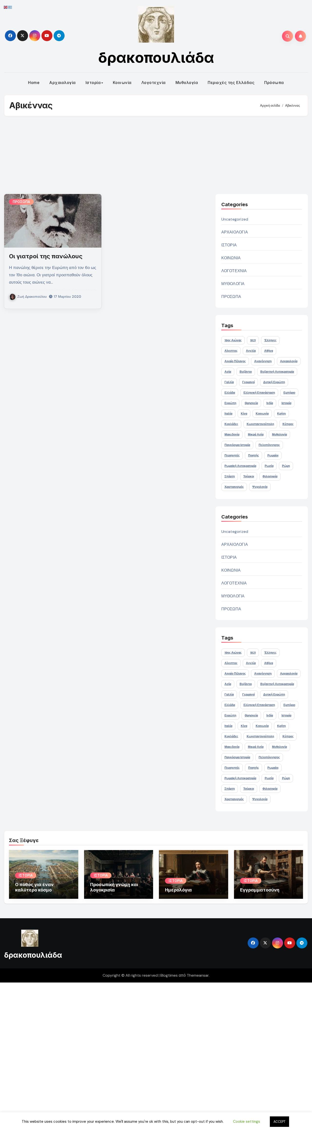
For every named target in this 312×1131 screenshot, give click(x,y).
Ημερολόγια (178, 889)
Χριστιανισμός (234, 487)
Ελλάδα (229, 393)
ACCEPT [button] (279, 1122)
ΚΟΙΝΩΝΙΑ (231, 257)
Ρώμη (286, 466)
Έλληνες (270, 340)
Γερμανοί (248, 382)
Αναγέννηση (263, 361)
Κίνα (244, 414)
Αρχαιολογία (62, 82)
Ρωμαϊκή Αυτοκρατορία (240, 466)
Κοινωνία (122, 82)
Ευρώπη (230, 403)
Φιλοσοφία (270, 476)
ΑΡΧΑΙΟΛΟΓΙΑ (234, 232)
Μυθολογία (187, 82)
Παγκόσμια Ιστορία (237, 445)
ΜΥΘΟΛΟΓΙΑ (233, 283)
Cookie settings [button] (246, 1121)
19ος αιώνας (233, 340)
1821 (253, 340)
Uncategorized (234, 219)
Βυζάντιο (246, 372)
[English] (6, 6)
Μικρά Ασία (255, 434)
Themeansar (198, 975)
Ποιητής (253, 455)
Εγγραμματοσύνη (259, 889)
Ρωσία (269, 466)
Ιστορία (93, 82)
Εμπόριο (289, 393)
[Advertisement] (156, 155)
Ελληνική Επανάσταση (259, 393)
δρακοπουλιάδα (156, 57)
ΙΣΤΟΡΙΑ (229, 245)
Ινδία (269, 403)
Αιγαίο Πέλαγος (235, 361)
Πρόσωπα (274, 82)
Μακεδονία (231, 434)
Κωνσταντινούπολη (260, 424)
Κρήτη (281, 414)
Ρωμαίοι (272, 455)
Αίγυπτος (230, 351)
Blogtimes (169, 975)
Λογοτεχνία (153, 82)
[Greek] (10, 6)
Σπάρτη (229, 476)
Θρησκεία (251, 403)
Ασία (227, 372)
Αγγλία (251, 351)
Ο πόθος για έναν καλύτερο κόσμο (34, 887)
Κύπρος (288, 424)
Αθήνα (268, 351)
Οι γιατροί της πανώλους (45, 256)
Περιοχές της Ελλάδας (231, 82)
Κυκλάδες (231, 424)
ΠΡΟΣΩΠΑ (21, 202)
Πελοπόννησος (269, 445)
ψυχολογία (259, 487)
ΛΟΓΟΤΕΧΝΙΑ (234, 270)
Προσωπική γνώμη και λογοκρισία (114, 887)
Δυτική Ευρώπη (274, 382)
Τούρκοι (248, 476)
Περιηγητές (232, 455)
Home (33, 82)
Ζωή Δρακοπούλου (32, 296)
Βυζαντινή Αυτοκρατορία (277, 372)
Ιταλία (228, 414)
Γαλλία (229, 382)
